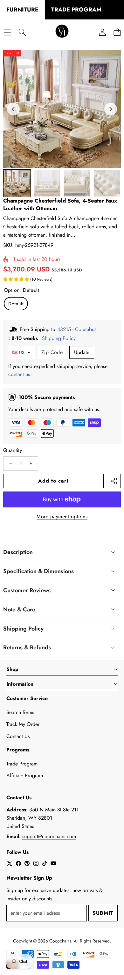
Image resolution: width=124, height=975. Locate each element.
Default (16, 303)
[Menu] (7, 32)
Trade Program (22, 763)
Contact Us (18, 736)
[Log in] (102, 32)
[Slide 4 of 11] (107, 183)
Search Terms (20, 712)
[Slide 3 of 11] (77, 183)
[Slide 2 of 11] (47, 183)
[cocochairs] (62, 32)
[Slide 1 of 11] (17, 183)
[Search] (22, 32)
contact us (19, 374)
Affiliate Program (24, 775)
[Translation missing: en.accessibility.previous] (13, 109)
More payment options (62, 516)
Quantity (12, 450)
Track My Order (22, 724)
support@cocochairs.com (49, 836)
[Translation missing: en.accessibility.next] (110, 109)
